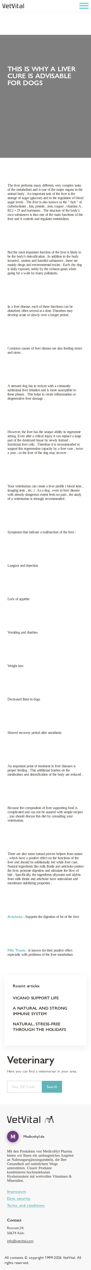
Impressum (16, 1191)
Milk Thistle (16, 950)
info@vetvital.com (20, 1241)
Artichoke (14, 916)
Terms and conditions (26, 1205)
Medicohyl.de (33, 1136)
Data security (18, 1198)
